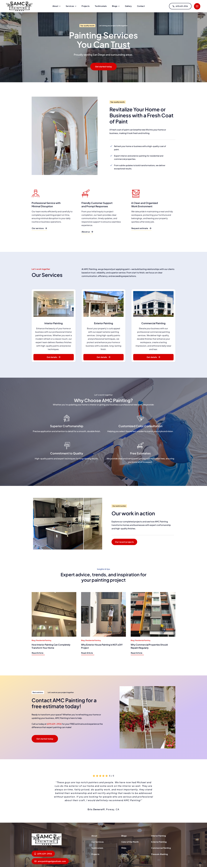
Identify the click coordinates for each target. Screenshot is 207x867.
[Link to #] (197, 6)
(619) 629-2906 (54, 724)
